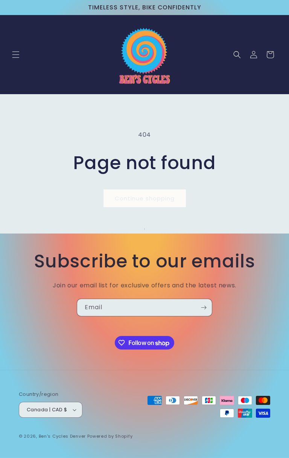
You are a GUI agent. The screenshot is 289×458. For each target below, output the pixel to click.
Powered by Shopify (110, 436)
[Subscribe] (203, 307)
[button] (16, 54)
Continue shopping (145, 198)
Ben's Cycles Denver (62, 436)
